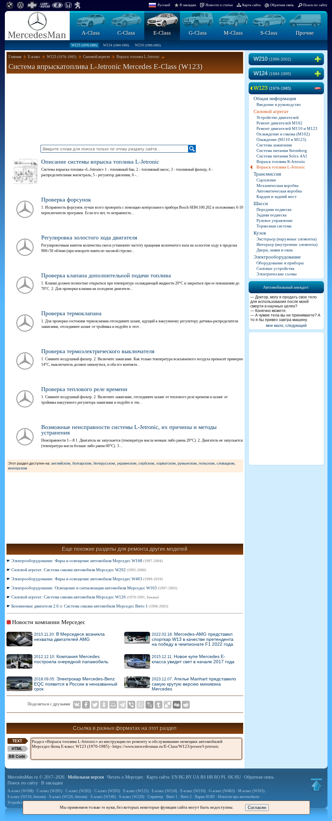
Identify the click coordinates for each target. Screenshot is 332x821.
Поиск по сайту (315, 5)
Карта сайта (251, 5)
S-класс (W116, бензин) (26, 796)
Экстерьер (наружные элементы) (286, 239)
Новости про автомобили (238, 796)
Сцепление (266, 180)
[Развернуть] (319, 59)
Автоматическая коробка (279, 191)
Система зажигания (274, 145)
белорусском (104, 463)
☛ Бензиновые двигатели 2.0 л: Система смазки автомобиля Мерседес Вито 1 (87, 606)
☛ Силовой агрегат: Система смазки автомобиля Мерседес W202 (76, 569)
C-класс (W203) (107, 791)
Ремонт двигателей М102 (279, 123)
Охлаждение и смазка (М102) (283, 134)
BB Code (17, 756)
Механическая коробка (277, 185)
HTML (17, 748)
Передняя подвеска (273, 209)
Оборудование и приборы (280, 262)
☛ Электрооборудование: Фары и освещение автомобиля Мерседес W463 (84, 578)
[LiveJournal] (149, 705)
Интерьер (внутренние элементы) (286, 244)
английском (60, 463)
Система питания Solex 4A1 (281, 156)
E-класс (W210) (193, 791)
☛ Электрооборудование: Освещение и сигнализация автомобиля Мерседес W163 (91, 587)
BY (189, 777)
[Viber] (131, 705)
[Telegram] (122, 705)
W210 (148, 45)
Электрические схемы (276, 274)
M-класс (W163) (251, 791)
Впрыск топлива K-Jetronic (280, 161)
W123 (84, 45)
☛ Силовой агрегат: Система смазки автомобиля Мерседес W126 (82, 597)
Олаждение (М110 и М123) (281, 139)
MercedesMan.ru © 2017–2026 (36, 777)
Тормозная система (273, 226)
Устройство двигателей (277, 117)
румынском (187, 463)
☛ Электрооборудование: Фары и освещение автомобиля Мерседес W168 (84, 560)
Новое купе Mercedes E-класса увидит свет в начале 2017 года (193, 659)
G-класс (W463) (222, 791)
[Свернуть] (319, 88)
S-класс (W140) (103, 796)
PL (224, 777)
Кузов (260, 233)
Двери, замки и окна (274, 250)
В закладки (188, 5)
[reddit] (186, 705)
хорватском (166, 463)
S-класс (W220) (131, 796)
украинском (126, 463)
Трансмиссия (267, 174)
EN (175, 777)
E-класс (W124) (164, 791)
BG (182, 777)
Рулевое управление (274, 220)
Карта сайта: (159, 777)
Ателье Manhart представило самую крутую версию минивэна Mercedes (194, 683)
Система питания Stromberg (281, 150)
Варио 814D (205, 796)
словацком (225, 463)
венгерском (17, 468)
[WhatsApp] (140, 705)
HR (210, 777)
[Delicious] (168, 705)
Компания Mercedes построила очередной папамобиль (71, 659)
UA (196, 777)
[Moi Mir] (113, 705)
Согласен (257, 807)
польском (207, 463)
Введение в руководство (278, 104)
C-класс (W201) (49, 791)
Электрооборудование (277, 257)
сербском (146, 463)
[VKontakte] (77, 705)
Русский (164, 5)
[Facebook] (86, 705)
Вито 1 (171, 796)
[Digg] (177, 705)
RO (217, 777)
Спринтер (155, 796)
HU (237, 777)
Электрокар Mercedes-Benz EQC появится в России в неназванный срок (75, 683)
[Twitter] (95, 705)
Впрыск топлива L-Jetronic (280, 167)
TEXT (17, 741)
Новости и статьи (219, 5)
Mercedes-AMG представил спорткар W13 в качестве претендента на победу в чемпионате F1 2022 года (192, 639)
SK (230, 777)
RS (203, 777)
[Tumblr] (158, 705)
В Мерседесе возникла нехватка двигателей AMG (69, 637)
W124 (116, 45)
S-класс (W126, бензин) (68, 796)
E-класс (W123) (135, 791)
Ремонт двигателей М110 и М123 (286, 128)
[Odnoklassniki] (104, 705)
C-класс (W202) (78, 791)
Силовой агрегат (271, 111)
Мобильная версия (86, 777)
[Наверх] (316, 784)
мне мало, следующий (286, 325)
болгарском (81, 463)
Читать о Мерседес (125, 777)
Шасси (261, 203)
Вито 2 (186, 796)
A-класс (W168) (20, 791)
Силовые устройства (275, 268)
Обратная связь (282, 5)
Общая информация (275, 98)
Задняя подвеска (271, 215)
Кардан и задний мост (276, 196)
